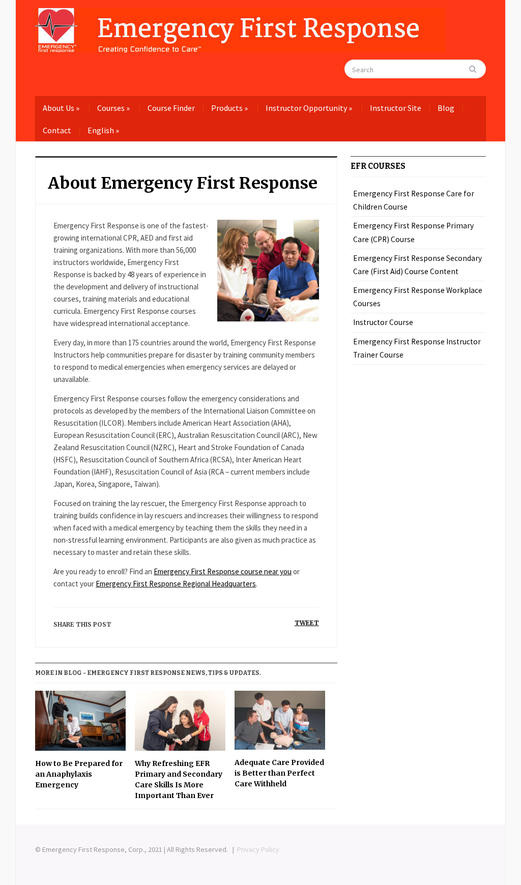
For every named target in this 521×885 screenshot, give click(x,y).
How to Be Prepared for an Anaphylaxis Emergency (79, 774)
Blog (446, 108)
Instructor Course (383, 322)
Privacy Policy (258, 849)
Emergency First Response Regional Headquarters (176, 583)
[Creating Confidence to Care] (240, 28)
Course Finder (171, 108)
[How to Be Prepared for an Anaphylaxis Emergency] (80, 725)
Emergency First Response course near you (223, 571)
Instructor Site (395, 108)
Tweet (307, 623)
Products (229, 108)
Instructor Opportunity (309, 108)
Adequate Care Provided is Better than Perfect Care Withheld (279, 773)
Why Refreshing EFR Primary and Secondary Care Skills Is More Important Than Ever (178, 779)
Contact (57, 130)
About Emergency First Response (182, 183)
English (103, 130)
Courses (113, 108)
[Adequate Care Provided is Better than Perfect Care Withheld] (280, 724)
